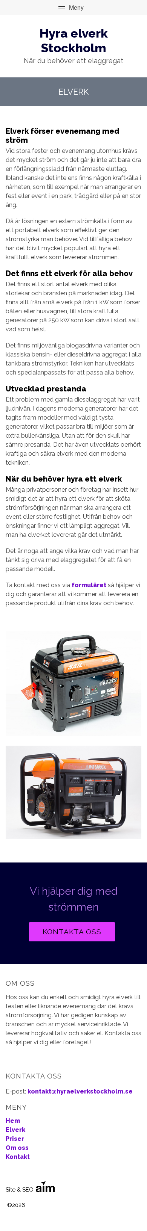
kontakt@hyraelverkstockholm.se (80, 1091)
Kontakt (18, 1156)
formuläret (89, 585)
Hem (13, 1120)
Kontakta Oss (72, 931)
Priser (15, 1138)
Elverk (15, 1129)
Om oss (17, 1147)
